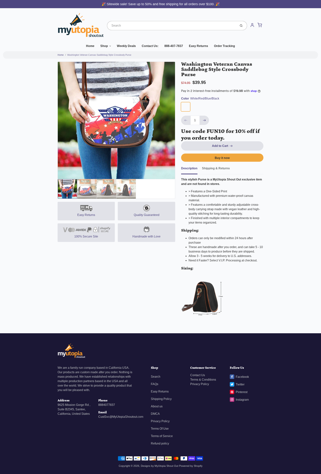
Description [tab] (189, 168)
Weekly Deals (126, 46)
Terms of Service (162, 436)
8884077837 (106, 404)
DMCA (155, 413)
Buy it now (222, 157)
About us (157, 406)
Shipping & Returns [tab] (216, 168)
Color (200, 98)
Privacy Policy (160, 421)
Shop (104, 46)
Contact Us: (150, 46)
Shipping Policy (161, 398)
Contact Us (197, 375)
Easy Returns (198, 46)
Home (90, 46)
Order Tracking (224, 46)
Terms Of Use (160, 428)
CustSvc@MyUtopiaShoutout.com (120, 416)
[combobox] (171, 25)
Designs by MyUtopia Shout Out (159, 465)
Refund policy (160, 443)
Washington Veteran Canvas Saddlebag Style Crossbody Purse (99, 55)
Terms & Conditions (203, 379)
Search (155, 376)
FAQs (154, 384)
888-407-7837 (173, 46)
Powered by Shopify (190, 465)
